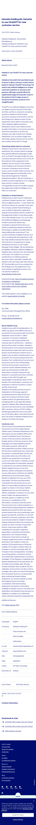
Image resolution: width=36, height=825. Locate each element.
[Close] (34, 801)
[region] (18, 811)
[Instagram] (11, 788)
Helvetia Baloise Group (8, 772)
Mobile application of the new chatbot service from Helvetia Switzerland (17, 286)
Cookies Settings (18, 819)
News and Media (6, 767)
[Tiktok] (20, 789)
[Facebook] (3, 788)
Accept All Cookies (18, 815)
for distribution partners (8, 760)
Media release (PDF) (12, 605)
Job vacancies (6, 747)
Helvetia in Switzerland (8, 769)
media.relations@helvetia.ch (12, 318)
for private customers (8, 778)
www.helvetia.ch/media (16, 296)
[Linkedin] (16, 788)
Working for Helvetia (7, 749)
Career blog (5, 752)
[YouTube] (7, 788)
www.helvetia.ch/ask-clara (11, 274)
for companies (6, 780)
